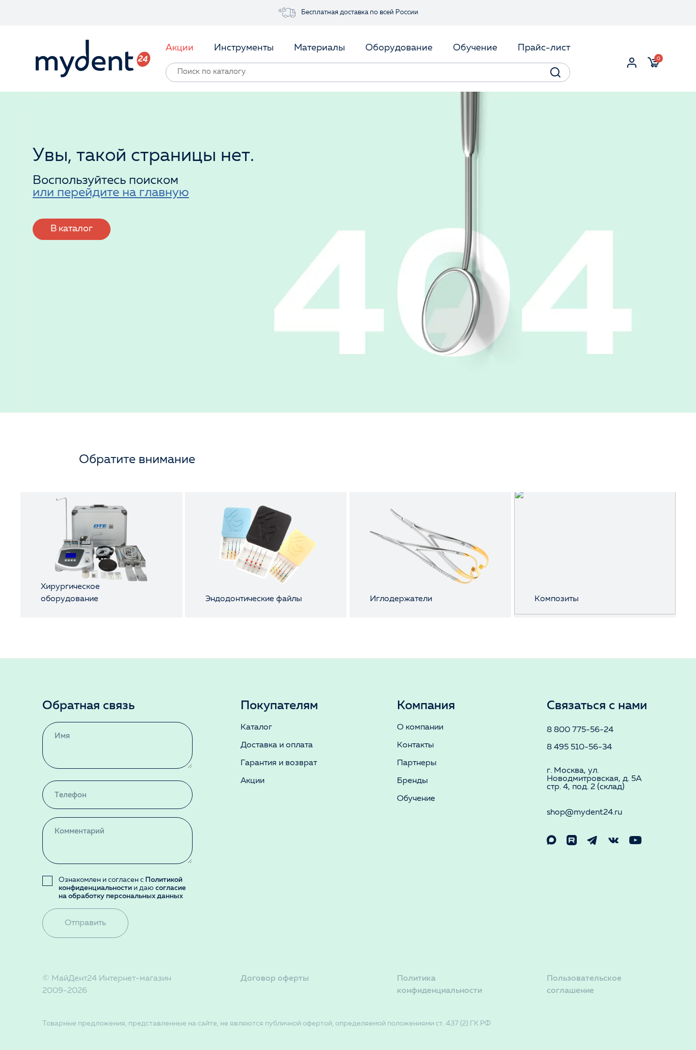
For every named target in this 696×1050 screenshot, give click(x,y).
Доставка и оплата (276, 745)
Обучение (416, 799)
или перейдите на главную (111, 193)
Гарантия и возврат (278, 763)
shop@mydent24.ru (584, 813)
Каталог (256, 727)
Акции (252, 781)
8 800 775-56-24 (580, 730)
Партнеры (417, 763)
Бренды (412, 781)
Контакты (415, 745)
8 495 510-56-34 (579, 747)
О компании (420, 727)
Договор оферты (274, 979)
